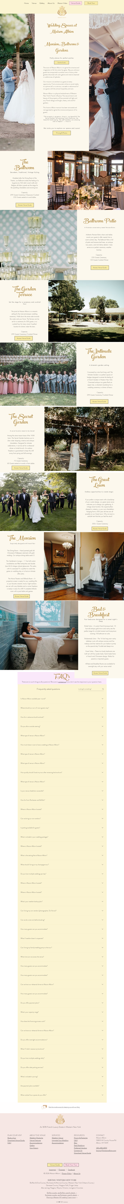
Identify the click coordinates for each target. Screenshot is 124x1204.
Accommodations (36, 1143)
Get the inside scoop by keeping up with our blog (64, 1107)
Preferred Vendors (80, 1148)
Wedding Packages (36, 1137)
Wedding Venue (57, 1137)
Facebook (71, 1169)
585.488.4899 (101, 1148)
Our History (34, 1148)
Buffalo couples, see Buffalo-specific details (61, 1193)
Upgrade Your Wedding (60, 1140)
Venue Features (35, 1140)
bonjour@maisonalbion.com (106, 1150)
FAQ (9, 1143)
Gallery (32, 1145)
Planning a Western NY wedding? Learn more (61, 1197)
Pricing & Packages (81, 1137)
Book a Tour (12, 1137)
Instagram (52, 1169)
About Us (77, 1173)
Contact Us (78, 1150)
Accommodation (58, 1143)
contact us (62, 682)
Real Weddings (79, 1145)
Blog (75, 1143)
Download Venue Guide (16, 1140)
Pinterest (62, 1169)
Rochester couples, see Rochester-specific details (61, 1195)
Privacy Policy (67, 1173)
